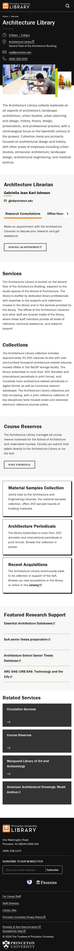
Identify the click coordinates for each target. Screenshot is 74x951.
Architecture (20, 41)
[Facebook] (13, 883)
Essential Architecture (28, 623)
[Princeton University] (19, 945)
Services (14, 16)
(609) (18, 58)
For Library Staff (12, 896)
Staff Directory (11, 903)
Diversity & (20, 927)
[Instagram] (21, 883)
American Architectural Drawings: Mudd (36, 789)
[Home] (16, 6)
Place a (18, 464)
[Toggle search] (67, 6)
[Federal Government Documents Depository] (29, 883)
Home (5, 16)
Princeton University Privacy (23, 917)
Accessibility (13, 931)
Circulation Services (21, 709)
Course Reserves (19, 735)
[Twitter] (5, 883)
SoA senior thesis (25, 639)
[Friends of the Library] (46, 883)
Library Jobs (9, 910)
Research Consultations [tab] (22, 213)
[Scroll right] (67, 213)
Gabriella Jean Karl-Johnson (27, 192)
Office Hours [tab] (56, 213)
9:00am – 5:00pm (19, 35)
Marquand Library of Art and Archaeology (28, 763)
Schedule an (23, 247)
